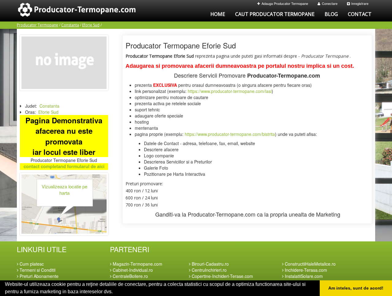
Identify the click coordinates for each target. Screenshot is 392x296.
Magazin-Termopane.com (136, 264)
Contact (359, 14)
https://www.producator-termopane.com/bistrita (230, 134)
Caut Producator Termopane (275, 14)
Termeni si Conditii (36, 270)
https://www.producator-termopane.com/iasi (230, 91)
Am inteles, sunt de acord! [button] (355, 288)
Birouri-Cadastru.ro (209, 264)
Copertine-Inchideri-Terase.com (221, 276)
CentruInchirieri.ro (208, 270)
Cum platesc (31, 264)
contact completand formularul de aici (64, 166)
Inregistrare (359, 3)
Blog (331, 14)
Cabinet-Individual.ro (132, 270)
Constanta (70, 25)
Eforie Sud (91, 25)
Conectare (329, 3)
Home (217, 14)
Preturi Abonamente (38, 276)
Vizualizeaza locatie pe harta (64, 189)
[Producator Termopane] (64, 62)
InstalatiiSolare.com (303, 276)
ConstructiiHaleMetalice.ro (310, 264)
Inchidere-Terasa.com (305, 270)
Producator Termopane (37, 25)
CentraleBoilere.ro (129, 276)
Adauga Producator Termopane (285, 3)
